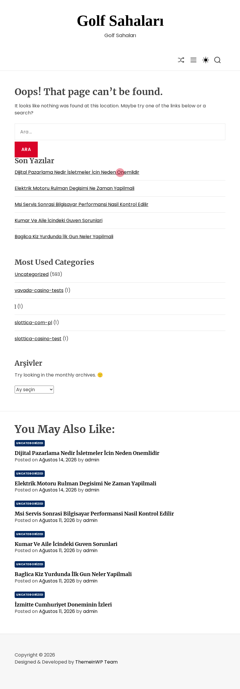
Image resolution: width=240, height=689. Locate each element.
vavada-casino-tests (39, 290)
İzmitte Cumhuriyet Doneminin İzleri (63, 604)
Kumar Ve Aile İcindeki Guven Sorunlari (58, 220)
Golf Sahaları (120, 20)
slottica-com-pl (33, 322)
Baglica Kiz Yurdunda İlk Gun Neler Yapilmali (64, 236)
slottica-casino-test (38, 338)
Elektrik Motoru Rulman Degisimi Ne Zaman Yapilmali (74, 188)
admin (92, 459)
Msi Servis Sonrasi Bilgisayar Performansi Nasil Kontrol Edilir (81, 204)
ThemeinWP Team (96, 662)
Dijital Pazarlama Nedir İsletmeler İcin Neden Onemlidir (77, 172)
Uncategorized (32, 274)
